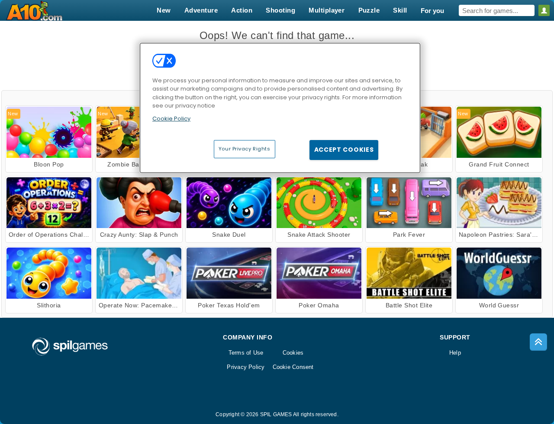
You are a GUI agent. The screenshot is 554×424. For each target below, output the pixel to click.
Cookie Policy (171, 118)
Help (455, 352)
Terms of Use (246, 352)
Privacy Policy (245, 367)
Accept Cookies (344, 149)
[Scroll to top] (538, 342)
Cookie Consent (293, 367)
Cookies (293, 352)
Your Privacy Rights (245, 148)
